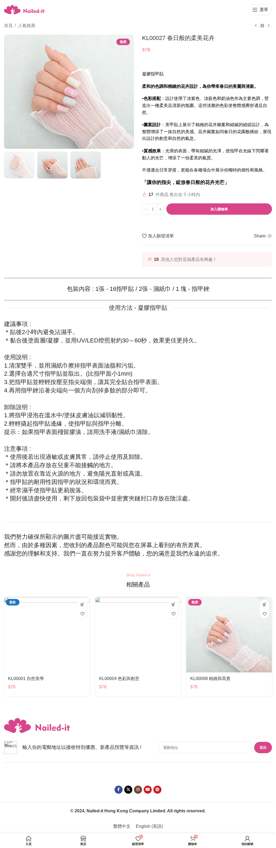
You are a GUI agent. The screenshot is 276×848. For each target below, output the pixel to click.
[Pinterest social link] (157, 790)
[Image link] (37, 725)
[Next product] (268, 26)
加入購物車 (219, 209)
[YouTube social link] (148, 790)
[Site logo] (24, 9)
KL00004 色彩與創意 (119, 678)
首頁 (8, 25)
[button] (82, 604)
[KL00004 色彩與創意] (138, 634)
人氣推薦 (26, 25)
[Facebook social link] (119, 790)
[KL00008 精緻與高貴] (229, 634)
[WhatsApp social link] (270, 236)
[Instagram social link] (138, 790)
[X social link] (128, 790)
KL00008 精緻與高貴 (210, 678)
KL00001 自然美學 (26, 678)
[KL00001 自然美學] (47, 634)
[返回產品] (262, 26)
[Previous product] (256, 26)
